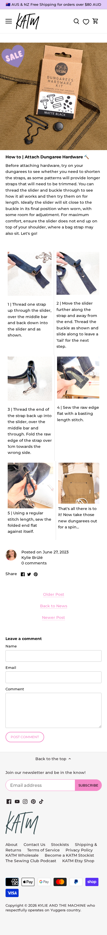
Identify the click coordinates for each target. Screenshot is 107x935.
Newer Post (53, 617)
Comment (14, 689)
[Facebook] (9, 801)
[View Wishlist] (85, 21)
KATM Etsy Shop (78, 860)
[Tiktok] (41, 801)
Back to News (53, 605)
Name (11, 646)
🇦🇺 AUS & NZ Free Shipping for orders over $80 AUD (53, 4)
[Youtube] (17, 801)
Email (10, 668)
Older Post (53, 594)
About (11, 844)
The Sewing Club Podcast (30, 860)
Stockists (60, 844)
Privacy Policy (79, 850)
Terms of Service (44, 850)
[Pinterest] (33, 801)
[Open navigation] (8, 21)
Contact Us (34, 844)
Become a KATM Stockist (69, 855)
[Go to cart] (95, 21)
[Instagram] (25, 801)
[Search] (76, 21)
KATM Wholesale (22, 855)
